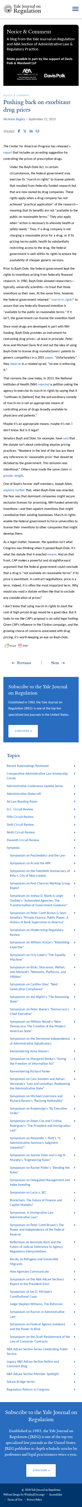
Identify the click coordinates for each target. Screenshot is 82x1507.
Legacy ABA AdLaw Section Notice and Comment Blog (33, 1364)
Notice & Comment (16, 95)
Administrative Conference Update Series (35, 786)
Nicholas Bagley (14, 119)
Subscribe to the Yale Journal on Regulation (41, 1416)
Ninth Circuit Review (21, 832)
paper (49, 357)
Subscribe (22, 731)
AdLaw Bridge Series (21, 1382)
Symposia (13, 848)
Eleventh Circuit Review (23, 840)
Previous (24, 663)
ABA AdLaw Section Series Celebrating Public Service (37, 1352)
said (66, 438)
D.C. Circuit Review (20, 809)
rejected (44, 384)
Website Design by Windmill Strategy (24, 1494)
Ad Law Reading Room (22, 801)
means (51, 554)
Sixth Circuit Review (20, 825)
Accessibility (55, 1494)
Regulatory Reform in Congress (28, 1389)
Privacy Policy (34, 1499)
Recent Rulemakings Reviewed (28, 766)
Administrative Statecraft (24, 794)
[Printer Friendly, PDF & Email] (16, 646)
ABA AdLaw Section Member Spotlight (33, 1374)
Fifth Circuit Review (20, 817)
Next (55, 663)
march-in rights (62, 300)
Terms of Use (14, 1499)
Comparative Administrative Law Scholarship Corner (37, 776)
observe (16, 364)
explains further (14, 490)
